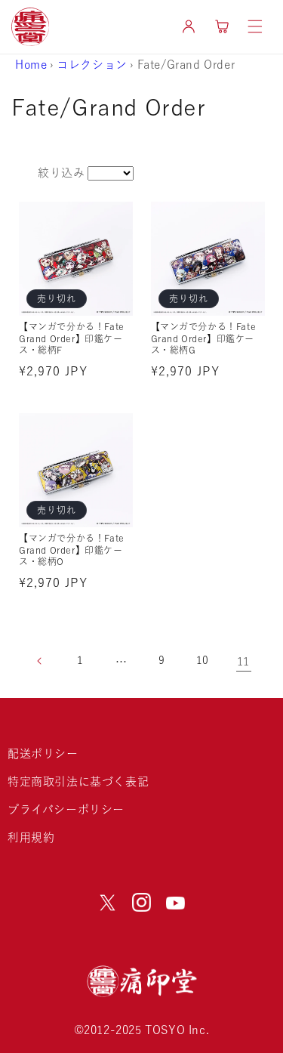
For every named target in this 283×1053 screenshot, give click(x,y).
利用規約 (31, 837)
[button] (255, 26)
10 (202, 660)
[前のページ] (40, 661)
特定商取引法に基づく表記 (78, 781)
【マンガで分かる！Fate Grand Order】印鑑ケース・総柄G (204, 338)
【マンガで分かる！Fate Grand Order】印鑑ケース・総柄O (72, 549)
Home (31, 64)
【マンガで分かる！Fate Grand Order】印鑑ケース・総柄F (72, 338)
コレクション (92, 64)
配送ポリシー (43, 753)
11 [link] (243, 661)
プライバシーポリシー (66, 809)
